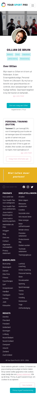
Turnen (21, 294)
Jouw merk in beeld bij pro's (8, 213)
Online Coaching (25, 270)
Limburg (6, 334)
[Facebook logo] (24, 187)
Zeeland (6, 352)
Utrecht (5, 348)
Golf (4, 285)
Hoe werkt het (8, 197)
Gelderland (6, 327)
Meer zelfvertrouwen (24, 225)
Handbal (6, 292)
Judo (4, 302)
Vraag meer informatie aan (18, 159)
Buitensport (7, 267)
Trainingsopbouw (25, 255)
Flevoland (6, 320)
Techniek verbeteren (23, 250)
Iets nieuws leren (25, 217)
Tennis (21, 291)
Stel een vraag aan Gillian (18, 105)
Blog (4, 234)
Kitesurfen (6, 305)
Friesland (6, 324)
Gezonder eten (24, 213)
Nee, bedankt (27, 385)
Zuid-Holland (7, 355)
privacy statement (23, 374)
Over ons (6, 238)
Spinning (22, 284)
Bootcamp (10, 54)
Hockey (5, 298)
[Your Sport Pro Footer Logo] (10, 187)
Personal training (24, 58)
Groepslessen (26, 54)
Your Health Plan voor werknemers (9, 207)
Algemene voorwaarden (7, 246)
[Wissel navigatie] (33, 5)
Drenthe (6, 317)
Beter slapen (23, 200)
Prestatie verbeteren (23, 234)
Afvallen (22, 197)
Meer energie (24, 220)
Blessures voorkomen (23, 205)
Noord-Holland (8, 341)
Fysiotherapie (8, 281)
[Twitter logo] (32, 187)
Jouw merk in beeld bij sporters (9, 220)
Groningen (6, 331)
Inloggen (6, 231)
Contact (6, 241)
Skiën (21, 277)
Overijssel (6, 345)
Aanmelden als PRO (8, 226)
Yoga (20, 305)
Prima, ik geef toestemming (23, 390)
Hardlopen (6, 295)
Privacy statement (6, 252)
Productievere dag (24, 240)
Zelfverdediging (24, 308)
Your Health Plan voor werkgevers (9, 201)
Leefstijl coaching (12, 58)
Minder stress (24, 230)
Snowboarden (24, 280)
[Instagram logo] (28, 187)
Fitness (17, 54)
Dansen (5, 271)
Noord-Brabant (8, 338)
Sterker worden (24, 245)
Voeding (22, 298)
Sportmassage (24, 287)
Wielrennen (23, 301)
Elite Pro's (6, 274)
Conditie (22, 210)
